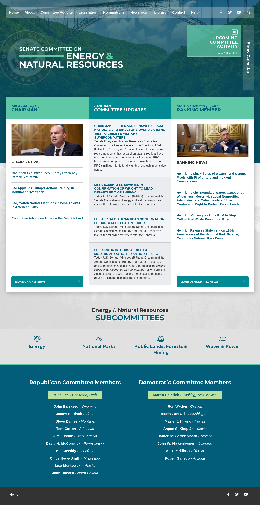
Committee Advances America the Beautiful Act (47, 218)
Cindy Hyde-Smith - (75, 458)
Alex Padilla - (185, 451)
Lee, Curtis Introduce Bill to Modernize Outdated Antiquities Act (127, 252)
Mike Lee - (75, 395)
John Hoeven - (75, 473)
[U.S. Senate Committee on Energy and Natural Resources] (68, 57)
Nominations (114, 12)
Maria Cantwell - (184, 414)
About (30, 12)
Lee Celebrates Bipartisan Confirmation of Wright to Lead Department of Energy (123, 188)
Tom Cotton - (75, 429)
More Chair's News (30, 281)
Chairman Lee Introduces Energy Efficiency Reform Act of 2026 (44, 175)
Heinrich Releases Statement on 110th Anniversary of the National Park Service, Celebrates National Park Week (208, 234)
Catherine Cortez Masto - (184, 436)
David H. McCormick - (75, 443)
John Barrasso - (75, 406)
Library (160, 12)
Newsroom (139, 12)
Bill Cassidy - (75, 451)
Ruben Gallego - (185, 458)
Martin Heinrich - (184, 395)
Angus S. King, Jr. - (185, 429)
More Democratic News (199, 281)
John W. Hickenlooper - (185, 443)
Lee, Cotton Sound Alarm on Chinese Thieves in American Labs (45, 205)
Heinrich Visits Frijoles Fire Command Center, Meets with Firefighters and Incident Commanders (211, 177)
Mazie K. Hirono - (185, 421)
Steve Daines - (75, 421)
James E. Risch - (75, 414)
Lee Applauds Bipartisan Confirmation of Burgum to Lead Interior (129, 221)
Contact (178, 12)
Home (14, 12)
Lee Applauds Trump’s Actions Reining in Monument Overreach (42, 190)
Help (195, 12)
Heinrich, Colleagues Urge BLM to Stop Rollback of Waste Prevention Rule (206, 217)
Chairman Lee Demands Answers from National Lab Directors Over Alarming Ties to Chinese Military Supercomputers (129, 131)
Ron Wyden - (185, 406)
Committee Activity (57, 12)
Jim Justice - (75, 436)
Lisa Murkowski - (75, 465)
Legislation (88, 12)
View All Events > (228, 53)
